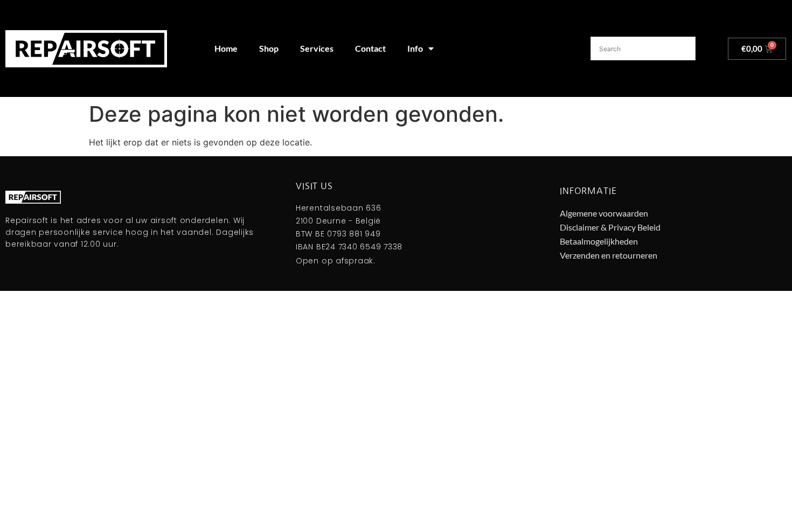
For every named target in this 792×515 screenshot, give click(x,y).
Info (415, 48)
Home (226, 48)
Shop (269, 48)
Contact (370, 48)
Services (317, 48)
